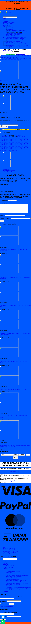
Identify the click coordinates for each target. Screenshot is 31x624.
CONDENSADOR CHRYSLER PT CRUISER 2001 (13, 137)
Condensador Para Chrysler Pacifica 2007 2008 (13, 389)
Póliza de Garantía (8, 23)
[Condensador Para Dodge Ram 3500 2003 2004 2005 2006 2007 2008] (7, 110)
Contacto (5, 25)
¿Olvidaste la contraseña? (7, 606)
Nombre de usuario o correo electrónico (11, 597)
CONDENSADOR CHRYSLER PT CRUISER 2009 (14, 148)
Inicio (1, 80)
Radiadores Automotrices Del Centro (16, 37)
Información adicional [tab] (9, 170)
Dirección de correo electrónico (8, 612)
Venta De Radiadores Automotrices (15, 46)
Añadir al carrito (4, 126)
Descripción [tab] (6, 169)
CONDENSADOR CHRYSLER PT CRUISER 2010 (14, 149)
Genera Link (9, 572)
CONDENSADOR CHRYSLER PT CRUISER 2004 (14, 141)
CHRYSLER (7, 80)
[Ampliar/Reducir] (0, 622)
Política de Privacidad (9, 549)
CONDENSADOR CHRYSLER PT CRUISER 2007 (14, 145)
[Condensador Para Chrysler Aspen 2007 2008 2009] (7, 102)
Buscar (15, 457)
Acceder (11, 604)
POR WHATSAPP (11, 54)
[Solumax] (6, 12)
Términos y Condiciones (9, 552)
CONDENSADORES (5, 136)
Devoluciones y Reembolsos (10, 551)
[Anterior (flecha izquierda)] (0, 623)
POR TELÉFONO (20, 54)
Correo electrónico (5, 218)
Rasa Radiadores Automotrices (14, 42)
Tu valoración (4, 203)
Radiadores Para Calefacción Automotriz (17, 39)
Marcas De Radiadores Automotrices (16, 30)
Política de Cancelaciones (13, 27)
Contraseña (3, 601)
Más (4, 26)
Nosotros (5, 21)
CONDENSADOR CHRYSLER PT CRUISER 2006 (14, 144)
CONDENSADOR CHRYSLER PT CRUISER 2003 (14, 140)
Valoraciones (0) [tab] (7, 172)
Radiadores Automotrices (12, 35)
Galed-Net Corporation (9, 553)
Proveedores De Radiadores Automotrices (17, 31)
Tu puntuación (4, 200)
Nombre (2, 215)
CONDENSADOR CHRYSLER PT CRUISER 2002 (14, 138)
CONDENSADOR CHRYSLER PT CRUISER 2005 (14, 142)
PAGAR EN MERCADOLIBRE (21, 129)
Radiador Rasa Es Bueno (13, 34)
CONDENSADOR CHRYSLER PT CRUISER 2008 (14, 146)
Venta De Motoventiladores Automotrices (17, 45)
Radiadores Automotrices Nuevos (15, 38)
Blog (4, 547)
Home (4, 18)
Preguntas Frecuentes (9, 548)
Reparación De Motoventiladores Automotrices (18, 43)
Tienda (5, 19)
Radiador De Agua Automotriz (14, 33)
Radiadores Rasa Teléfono (13, 41)
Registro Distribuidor (9, 22)
